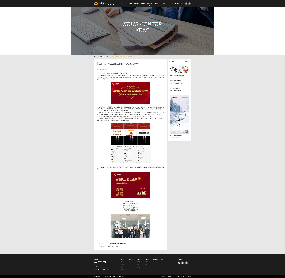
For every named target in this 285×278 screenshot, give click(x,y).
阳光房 (138, 267)
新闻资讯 (149, 3)
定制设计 (136, 3)
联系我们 (123, 270)
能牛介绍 (123, 262)
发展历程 (123, 264)
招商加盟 (156, 3)
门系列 (138, 264)
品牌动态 (105, 56)
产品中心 (143, 3)
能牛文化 (123, 267)
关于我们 (130, 3)
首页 (123, 3)
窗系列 (138, 262)
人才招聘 (162, 3)
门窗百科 (147, 264)
